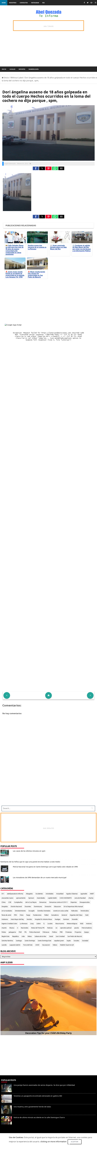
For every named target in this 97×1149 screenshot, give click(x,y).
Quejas (86, 932)
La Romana (23, 924)
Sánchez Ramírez (7, 941)
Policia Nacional (34, 932)
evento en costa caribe (60, 911)
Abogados (29, 894)
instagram (35, 3)
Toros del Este (27, 945)
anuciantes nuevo (7, 898)
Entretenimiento (20, 911)
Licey (32, 924)
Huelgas (57, 919)
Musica (11, 928)
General (64, 915)
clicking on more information (53, 1141)
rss (43, 3)
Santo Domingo (30, 941)
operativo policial (65, 928)
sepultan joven (59, 941)
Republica (15, 936)
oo (56, 928)
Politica (54, 932)
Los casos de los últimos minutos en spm (29, 851)
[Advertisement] (47, 787)
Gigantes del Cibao (76, 915)
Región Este (5, 936)
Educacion (57, 907)
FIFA (15, 915)
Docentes (28, 907)
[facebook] (84, 2)
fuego (28, 915)
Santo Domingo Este (44, 941)
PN (25, 932)
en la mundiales (7, 911)
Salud (51, 936)
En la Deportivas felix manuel (73, 907)
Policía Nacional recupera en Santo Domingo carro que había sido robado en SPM (45, 867)
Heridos (29, 919)
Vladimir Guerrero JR (67, 945)
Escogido (32, 911)
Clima (3, 902)
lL (44, 924)
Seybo (69, 941)
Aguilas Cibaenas (72, 894)
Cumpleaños (18, 902)
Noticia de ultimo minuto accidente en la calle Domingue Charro (39, 1117)
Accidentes (39, 894)
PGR (20, 932)
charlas (90, 898)
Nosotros (12, 3)
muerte (4, 928)
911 (3, 894)
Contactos (24, 3)
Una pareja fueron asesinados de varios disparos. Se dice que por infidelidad (44, 1085)
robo (23, 936)
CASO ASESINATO (66, 898)
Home (4, 3)
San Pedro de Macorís (75, 936)
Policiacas (46, 932)
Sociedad (85, 941)
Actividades (49, 894)
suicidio (4, 945)
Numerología (34, 69)
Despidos (5, 907)
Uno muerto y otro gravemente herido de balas (32, 1107)
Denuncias (42, 902)
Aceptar (74, 1142)
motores (89, 924)
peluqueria (12, 932)
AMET (92, 894)
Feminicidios (85, 911)
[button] (36, 168)
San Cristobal (60, 936)
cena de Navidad (80, 898)
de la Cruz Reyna (30, 902)
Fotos (21, 915)
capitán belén (52, 898)
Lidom (39, 924)
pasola (76, 928)
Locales (12, 69)
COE (9, 902)
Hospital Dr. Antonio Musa (43, 919)
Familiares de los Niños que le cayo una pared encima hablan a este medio (30, 862)
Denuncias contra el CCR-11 (58, 902)
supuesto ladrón (15, 945)
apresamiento (20, 898)
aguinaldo (84, 894)
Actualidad (59, 894)
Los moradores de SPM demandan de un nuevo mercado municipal (39, 877)
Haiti (86, 915)
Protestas (69, 932)
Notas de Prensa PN (37, 928)
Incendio (75, 919)
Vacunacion (46, 945)
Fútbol (46, 915)
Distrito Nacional (16, 907)
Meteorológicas (72, 924)
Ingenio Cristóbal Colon (9, 924)
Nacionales (24, 928)
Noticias (50, 928)
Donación (48, 907)
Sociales (76, 941)
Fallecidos (74, 911)
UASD (37, 945)
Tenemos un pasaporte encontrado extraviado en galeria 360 (38, 1096)
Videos (55, 945)
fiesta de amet (6, 915)
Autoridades (41, 898)
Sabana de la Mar (40, 936)
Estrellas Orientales (43, 911)
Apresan (31, 898)
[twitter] (87, 2)
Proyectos (78, 932)
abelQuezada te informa (15, 894)
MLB (81, 924)
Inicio (4, 69)
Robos (30, 936)
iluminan (66, 919)
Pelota (4, 932)
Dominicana (38, 907)
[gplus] (91, 2)
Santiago (19, 941)
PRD (61, 932)
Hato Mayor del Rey (17, 919)
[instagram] (95, 2)
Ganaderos (55, 915)
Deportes (22, 69)
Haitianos (5, 919)
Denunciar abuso (10, 1131)
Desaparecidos (85, 902)
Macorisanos (59, 924)
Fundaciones (37, 915)
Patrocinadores (87, 928)
